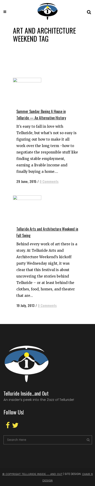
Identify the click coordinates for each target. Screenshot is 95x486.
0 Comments (49, 181)
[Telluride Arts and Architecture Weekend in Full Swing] (35, 208)
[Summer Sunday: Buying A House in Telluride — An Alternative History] (35, 91)
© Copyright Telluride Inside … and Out (32, 474)
